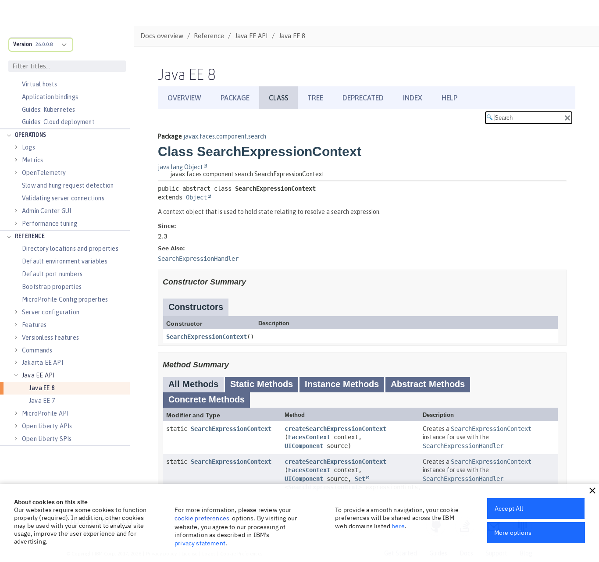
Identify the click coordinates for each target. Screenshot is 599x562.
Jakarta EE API (42, 362)
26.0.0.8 (44, 44)
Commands (37, 350)
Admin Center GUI (46, 210)
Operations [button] (30, 135)
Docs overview (161, 35)
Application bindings (50, 96)
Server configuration (50, 312)
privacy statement (200, 543)
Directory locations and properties (70, 248)
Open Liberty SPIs (46, 438)
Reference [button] (30, 236)
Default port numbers (52, 273)
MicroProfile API (45, 413)
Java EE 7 (42, 400)
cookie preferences (202, 518)
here (398, 526)
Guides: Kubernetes (48, 109)
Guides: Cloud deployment (58, 121)
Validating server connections (63, 198)
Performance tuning (50, 223)
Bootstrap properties (52, 286)
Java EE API (38, 375)
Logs (28, 147)
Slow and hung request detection (68, 185)
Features (34, 324)
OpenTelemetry (44, 172)
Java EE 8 (41, 387)
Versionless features (50, 337)
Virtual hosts (39, 84)
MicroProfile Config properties (65, 299)
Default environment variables (64, 261)
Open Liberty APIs (47, 426)
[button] (592, 490)
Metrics (32, 160)
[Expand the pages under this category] (9, 135)
